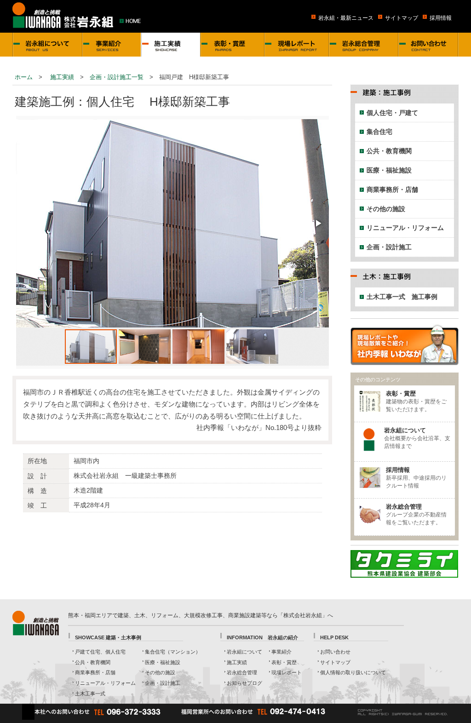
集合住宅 (379, 131)
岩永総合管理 (242, 672)
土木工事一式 (90, 693)
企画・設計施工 (389, 247)
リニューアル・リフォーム (405, 227)
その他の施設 (386, 208)
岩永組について (244, 651)
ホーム (24, 77)
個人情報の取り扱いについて (353, 672)
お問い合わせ (335, 651)
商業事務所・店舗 (392, 189)
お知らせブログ (244, 683)
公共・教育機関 (389, 151)
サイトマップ (401, 18)
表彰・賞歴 (284, 662)
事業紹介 (281, 651)
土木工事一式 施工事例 (402, 296)
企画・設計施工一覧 (117, 77)
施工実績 (62, 77)
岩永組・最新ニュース (345, 18)
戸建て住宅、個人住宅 (100, 651)
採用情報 (441, 18)
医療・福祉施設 (389, 170)
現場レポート (286, 672)
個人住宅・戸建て (392, 112)
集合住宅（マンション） (173, 651)
